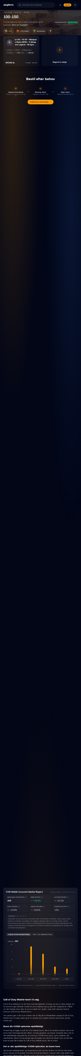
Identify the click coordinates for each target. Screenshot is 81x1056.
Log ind (67, 5)
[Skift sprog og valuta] (60, 5)
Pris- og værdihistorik (42, 934)
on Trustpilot (20, 25)
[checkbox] (7, 44)
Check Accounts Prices (24, 985)
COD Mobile (7, 12)
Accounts (18, 12)
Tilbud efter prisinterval (19, 934)
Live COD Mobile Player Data (45, 985)
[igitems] (8, 5)
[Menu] (75, 5)
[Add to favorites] (11, 40)
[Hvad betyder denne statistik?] (26, 897)
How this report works (65, 985)
